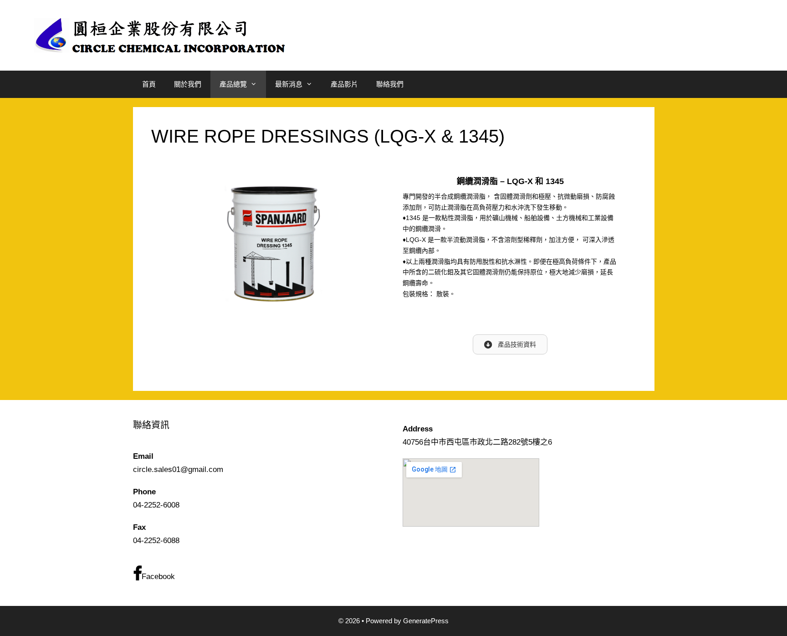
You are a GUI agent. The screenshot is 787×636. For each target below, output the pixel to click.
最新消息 (288, 84)
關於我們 (187, 84)
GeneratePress (426, 621)
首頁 (149, 84)
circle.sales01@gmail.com (178, 469)
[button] (510, 344)
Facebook (158, 576)
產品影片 (344, 84)
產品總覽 (233, 84)
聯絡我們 (390, 84)
